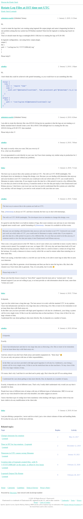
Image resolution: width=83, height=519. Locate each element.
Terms (73, 500)
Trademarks (65, 500)
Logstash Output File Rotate (12, 473)
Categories (11, 488)
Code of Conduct (45, 502)
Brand (36, 502)
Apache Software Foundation (72, 504)
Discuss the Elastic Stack (9, 2)
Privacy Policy (45, 488)
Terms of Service (32, 488)
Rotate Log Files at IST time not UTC (25, 7)
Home (3, 488)
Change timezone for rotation (12, 435)
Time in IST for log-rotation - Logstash (16, 444)
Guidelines (20, 488)
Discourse (13, 493)
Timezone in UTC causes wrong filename (17, 453)
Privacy (79, 500)
